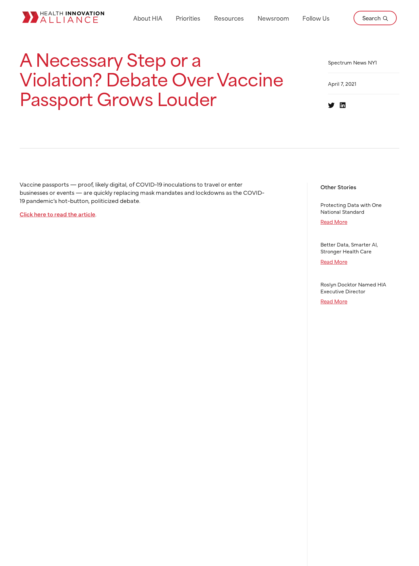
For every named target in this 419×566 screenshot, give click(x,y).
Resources (229, 18)
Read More (333, 221)
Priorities (188, 18)
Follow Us (316, 18)
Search (372, 17)
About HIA (147, 18)
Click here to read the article (57, 214)
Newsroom (273, 18)
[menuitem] (148, 18)
